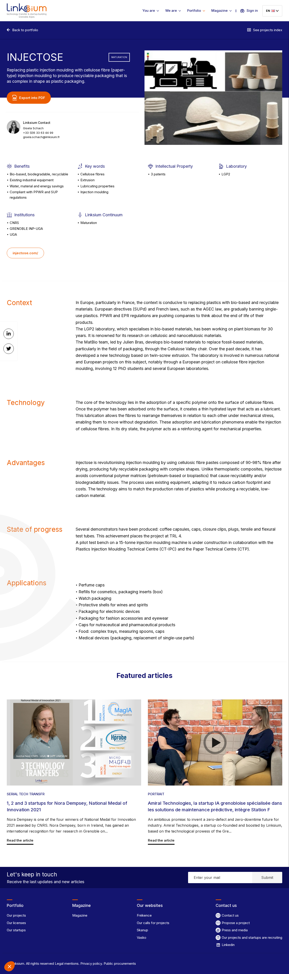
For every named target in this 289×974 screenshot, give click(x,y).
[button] (9, 966)
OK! (83, 951)
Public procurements (119, 963)
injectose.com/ (25, 253)
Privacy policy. (91, 963)
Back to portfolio (25, 30)
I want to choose (52, 951)
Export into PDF (32, 98)
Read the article (20, 840)
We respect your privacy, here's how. (31, 936)
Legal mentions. (66, 963)
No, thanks (20, 951)
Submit (267, 877)
